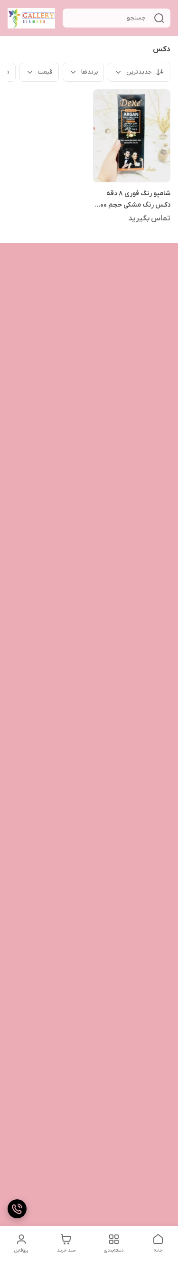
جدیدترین (139, 72)
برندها (89, 72)
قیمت (45, 72)
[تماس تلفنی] (17, 1208)
